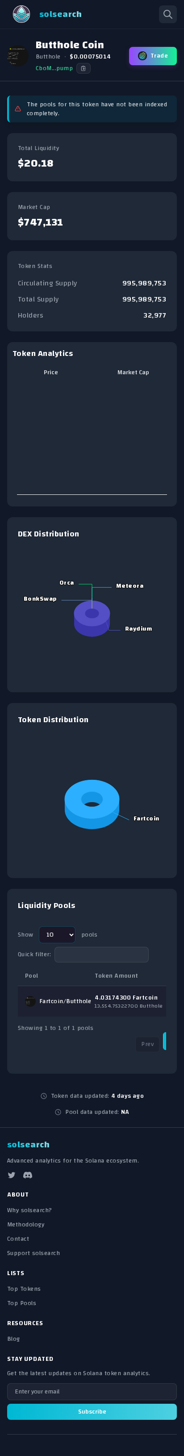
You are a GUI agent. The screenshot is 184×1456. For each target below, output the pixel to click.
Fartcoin (51, 1001)
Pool (31, 976)
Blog (13, 1339)
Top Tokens (24, 1289)
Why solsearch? (29, 1210)
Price (51, 372)
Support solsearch (33, 1253)
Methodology (25, 1224)
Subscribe (92, 1412)
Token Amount (116, 976)
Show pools (57, 935)
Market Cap (133, 372)
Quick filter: (34, 954)
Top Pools (21, 1303)
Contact (18, 1239)
